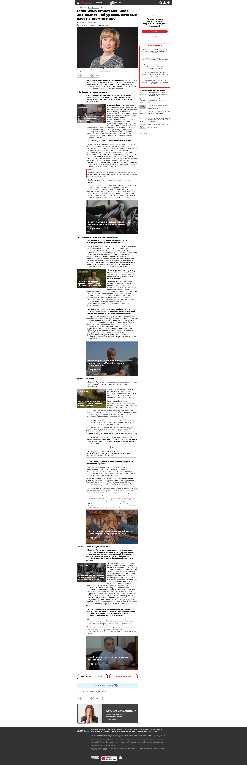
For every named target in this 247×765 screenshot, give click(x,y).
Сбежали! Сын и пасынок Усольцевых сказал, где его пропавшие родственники (159, 113)
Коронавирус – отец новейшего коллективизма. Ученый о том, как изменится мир (106, 363)
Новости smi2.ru (83, 724)
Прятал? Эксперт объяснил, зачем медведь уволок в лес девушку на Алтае (158, 100)
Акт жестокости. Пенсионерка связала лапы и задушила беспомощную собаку (155, 66)
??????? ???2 (143, 133)
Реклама (120, 730)
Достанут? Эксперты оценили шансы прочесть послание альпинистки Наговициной (159, 119)
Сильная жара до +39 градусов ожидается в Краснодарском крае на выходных (155, 82)
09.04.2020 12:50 (81, 8)
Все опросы (154, 36)
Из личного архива (105, 71)
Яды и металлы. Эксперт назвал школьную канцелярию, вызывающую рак (157, 107)
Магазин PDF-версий (131, 730)
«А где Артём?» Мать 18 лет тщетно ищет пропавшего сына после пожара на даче (158, 126)
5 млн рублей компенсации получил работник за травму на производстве (154, 59)
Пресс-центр (111, 730)
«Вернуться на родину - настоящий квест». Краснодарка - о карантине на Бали (110, 532)
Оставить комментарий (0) (124, 676)
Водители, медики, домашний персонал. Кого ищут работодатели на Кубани (109, 223)
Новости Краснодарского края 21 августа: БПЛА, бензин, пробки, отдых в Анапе (154, 51)
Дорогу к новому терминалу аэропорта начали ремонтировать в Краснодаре (155, 74)
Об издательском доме (98, 730)
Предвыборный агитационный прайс (123, 731)
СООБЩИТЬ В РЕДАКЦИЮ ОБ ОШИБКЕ (148, 731)
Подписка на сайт (96, 731)
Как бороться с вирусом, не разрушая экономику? (108, 658)
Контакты (107, 731)
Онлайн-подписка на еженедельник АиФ (151, 730)
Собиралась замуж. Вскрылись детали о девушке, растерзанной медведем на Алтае (157, 94)
